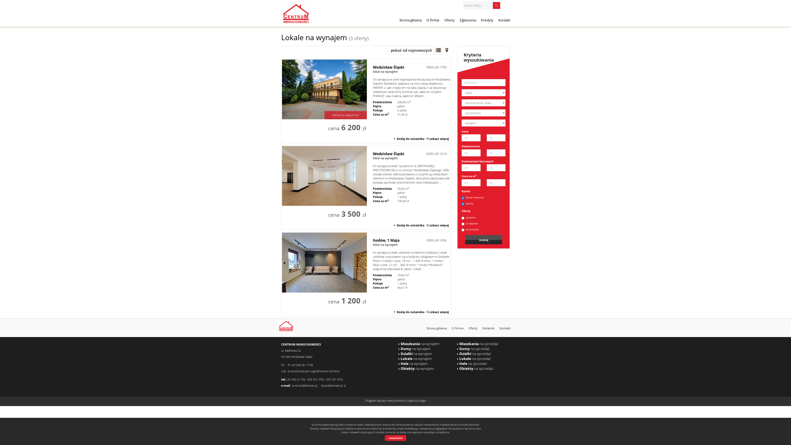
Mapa (446, 50)
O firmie (432, 20)
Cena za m (469, 176)
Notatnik (488, 328)
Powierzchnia (471, 146)
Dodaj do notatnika (410, 139)
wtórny (469, 203)
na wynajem (420, 343)
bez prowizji (472, 229)
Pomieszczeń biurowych (478, 161)
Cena (465, 131)
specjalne (471, 217)
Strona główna (410, 20)
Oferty (449, 20)
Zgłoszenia (468, 20)
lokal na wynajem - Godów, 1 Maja (366, 274)
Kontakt (504, 20)
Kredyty (487, 20)
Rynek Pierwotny (475, 197)
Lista (438, 50)
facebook (509, 5)
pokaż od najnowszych (411, 50)
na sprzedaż (478, 343)
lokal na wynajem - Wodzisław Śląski (366, 101)
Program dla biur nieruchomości (386, 401)
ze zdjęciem (472, 223)
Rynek (466, 191)
